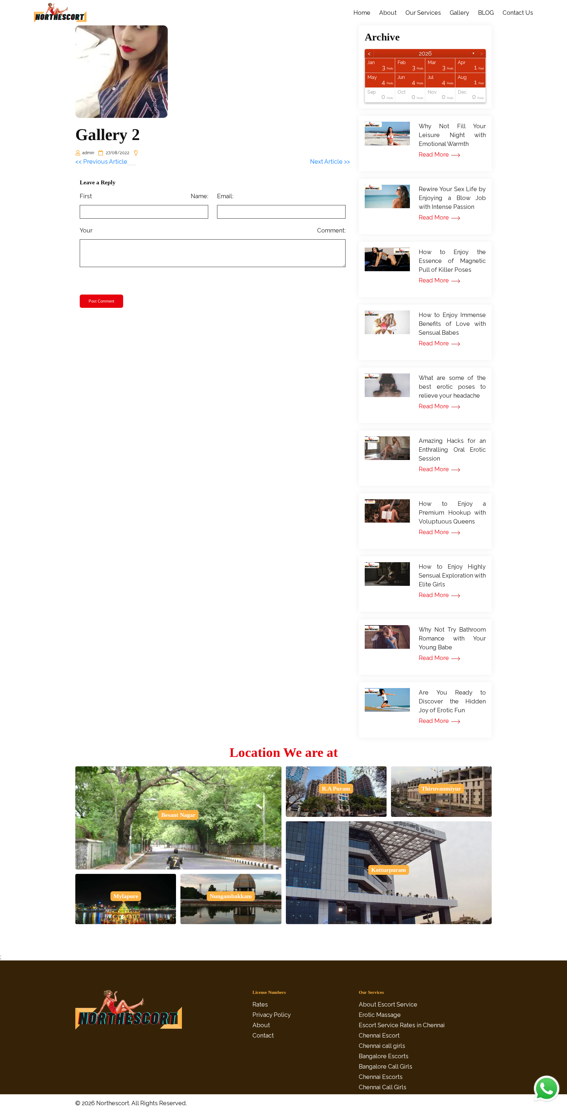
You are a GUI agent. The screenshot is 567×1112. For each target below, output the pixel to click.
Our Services (423, 12)
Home (361, 12)
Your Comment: (213, 230)
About (388, 12)
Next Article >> (330, 161)
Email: (225, 196)
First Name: (144, 196)
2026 (425, 53)
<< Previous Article (101, 161)
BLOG (486, 12)
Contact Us (518, 12)
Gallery (459, 12)
